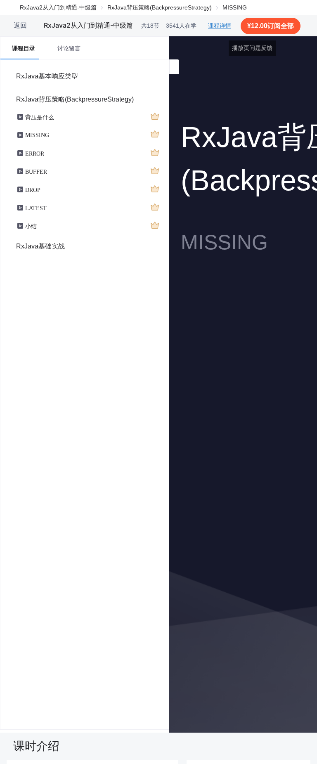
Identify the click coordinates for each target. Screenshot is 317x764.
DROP (32, 189)
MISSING (37, 134)
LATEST (36, 208)
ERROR (34, 153)
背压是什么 (39, 117)
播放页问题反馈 (252, 48)
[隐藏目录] (174, 66)
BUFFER (36, 171)
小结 (31, 226)
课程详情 (219, 25)
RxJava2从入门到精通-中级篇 (58, 7)
